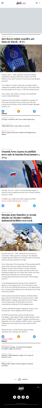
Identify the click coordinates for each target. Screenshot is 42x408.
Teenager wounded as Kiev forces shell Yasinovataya (18, 119)
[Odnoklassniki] (18, 111)
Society (4, 149)
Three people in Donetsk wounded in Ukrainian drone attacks (19, 133)
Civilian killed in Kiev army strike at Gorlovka (16, 126)
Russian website (7, 201)
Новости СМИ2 (7, 339)
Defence (4, 36)
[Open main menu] (2, 2)
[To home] (21, 3)
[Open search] (36, 2)
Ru (39, 2)
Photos (4, 124)
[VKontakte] (3, 111)
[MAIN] (27, 397)
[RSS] (14, 397)
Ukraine (4, 353)
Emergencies (5, 117)
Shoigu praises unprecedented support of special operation (17, 364)
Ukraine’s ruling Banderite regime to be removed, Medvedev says (18, 356)
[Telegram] (34, 111)
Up (38, 387)
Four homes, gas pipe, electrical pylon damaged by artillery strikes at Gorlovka (17, 348)
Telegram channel (22, 201)
